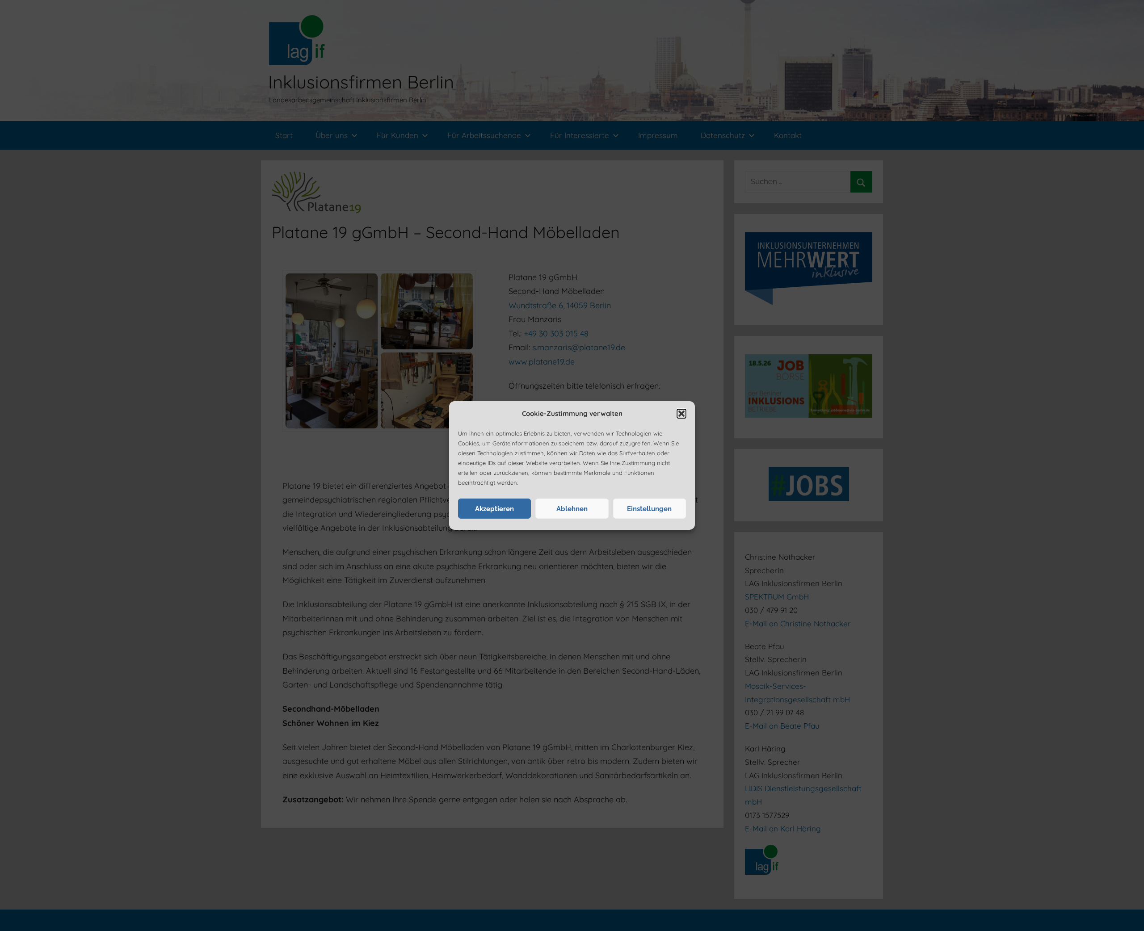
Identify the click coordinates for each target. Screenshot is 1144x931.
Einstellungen (649, 509)
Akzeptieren (494, 509)
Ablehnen (572, 509)
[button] (681, 413)
